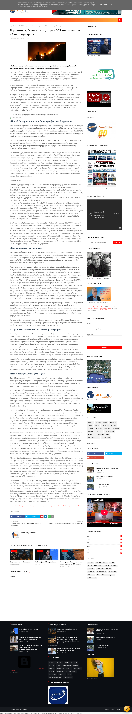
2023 (104, 546)
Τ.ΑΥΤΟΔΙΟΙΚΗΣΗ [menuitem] (44, 20)
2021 (104, 553)
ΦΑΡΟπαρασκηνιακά (93, 437)
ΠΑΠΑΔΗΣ (107, 428)
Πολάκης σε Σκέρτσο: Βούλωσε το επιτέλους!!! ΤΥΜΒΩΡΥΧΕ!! (68, 649)
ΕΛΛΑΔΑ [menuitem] (99, 20)
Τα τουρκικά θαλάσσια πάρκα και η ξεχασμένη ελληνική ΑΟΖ (71, 563)
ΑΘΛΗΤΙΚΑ (90, 422)
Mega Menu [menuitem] (58, 20)
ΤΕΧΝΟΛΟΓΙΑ (91, 434)
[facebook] (95, 453)
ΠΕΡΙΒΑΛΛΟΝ (115, 428)
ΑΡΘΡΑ (105, 422)
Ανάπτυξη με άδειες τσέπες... (46, 562)
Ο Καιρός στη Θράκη (102, 484)
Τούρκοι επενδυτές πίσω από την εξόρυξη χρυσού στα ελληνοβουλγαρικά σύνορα (30, 647)
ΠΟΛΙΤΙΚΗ (21, 26)
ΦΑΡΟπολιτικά (106, 437)
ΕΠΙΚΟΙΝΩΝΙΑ (105, 425)
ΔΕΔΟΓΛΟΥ (112, 422)
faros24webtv (91, 443)
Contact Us (119, 709)
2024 (104, 543)
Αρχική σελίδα (14, 26)
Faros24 (13, 38)
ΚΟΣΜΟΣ (113, 425)
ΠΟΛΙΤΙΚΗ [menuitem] (21, 20)
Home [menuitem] (13, 20)
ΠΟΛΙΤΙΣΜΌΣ (98, 431)
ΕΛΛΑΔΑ (97, 425)
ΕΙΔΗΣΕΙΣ (90, 425)
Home (107, 709)
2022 (104, 549)
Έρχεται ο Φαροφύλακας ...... (20, 562)
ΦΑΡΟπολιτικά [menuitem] (79, 20)
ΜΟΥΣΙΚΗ (90, 428)
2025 (104, 539)
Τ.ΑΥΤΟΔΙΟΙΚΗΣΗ (109, 431)
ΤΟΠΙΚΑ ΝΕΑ (100, 434)
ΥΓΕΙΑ (107, 434)
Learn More (104, 4)
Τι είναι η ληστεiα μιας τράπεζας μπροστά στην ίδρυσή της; (30, 638)
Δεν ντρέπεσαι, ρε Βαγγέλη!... (105, 476)
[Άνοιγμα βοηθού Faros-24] (127, 709)
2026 (104, 536)
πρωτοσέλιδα (95, 188)
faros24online (23, 709)
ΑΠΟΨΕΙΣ (98, 422)
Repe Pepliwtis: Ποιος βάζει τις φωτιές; (99, 309)
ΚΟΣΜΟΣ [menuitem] (91, 20)
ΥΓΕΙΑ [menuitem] (68, 20)
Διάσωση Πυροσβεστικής (94, 307)
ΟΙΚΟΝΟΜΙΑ (98, 428)
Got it (112, 4)
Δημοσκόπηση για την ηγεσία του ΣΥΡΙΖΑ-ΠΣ (106, 469)
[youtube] (95, 457)
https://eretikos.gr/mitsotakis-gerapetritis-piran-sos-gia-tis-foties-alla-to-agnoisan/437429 (45, 506)
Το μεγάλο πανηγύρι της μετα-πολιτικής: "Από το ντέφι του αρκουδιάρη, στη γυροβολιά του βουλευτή (68, 640)
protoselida (108, 188)
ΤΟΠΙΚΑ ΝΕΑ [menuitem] (32, 20)
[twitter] (113, 453)
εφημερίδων (103, 188)
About (112, 709)
